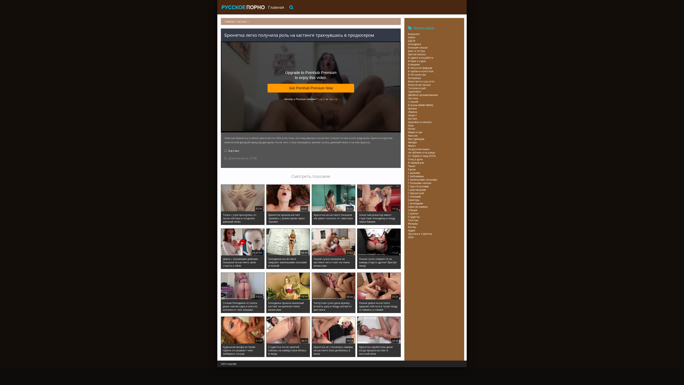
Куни (411, 125)
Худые (411, 230)
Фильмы (413, 223)
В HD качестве (417, 74)
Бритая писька (417, 54)
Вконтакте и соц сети (421, 81)
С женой (413, 101)
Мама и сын (415, 132)
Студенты (414, 217)
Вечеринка (414, 78)
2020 (411, 237)
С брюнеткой (416, 193)
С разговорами (417, 189)
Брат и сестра (416, 51)
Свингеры (413, 200)
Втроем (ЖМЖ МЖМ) (420, 105)
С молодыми (415, 203)
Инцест (412, 115)
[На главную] (243, 7)
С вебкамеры (416, 176)
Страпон (413, 213)
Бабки (411, 37)
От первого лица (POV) (422, 156)
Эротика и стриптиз (420, 233)
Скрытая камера (418, 206)
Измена (412, 112)
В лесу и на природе (420, 68)
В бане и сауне (417, 61)
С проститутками (418, 186)
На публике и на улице (421, 152)
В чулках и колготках (421, 71)
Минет (412, 145)
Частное (413, 98)
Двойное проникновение (423, 95)
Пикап (411, 166)
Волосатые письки (419, 84)
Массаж (413, 135)
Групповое (414, 91)
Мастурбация (416, 139)
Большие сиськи (418, 47)
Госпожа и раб (417, 88)
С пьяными (414, 196)
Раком (412, 169)
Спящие (412, 210)
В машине (414, 64)
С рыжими (414, 172)
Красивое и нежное (420, 122)
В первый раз (416, 162)
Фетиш (412, 227)
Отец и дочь (415, 159)
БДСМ (411, 40)
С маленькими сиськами (422, 179)
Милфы (412, 142)
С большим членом (419, 183)
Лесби (411, 128)
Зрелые (412, 108)
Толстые (413, 220)
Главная (276, 7)
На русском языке (418, 149)
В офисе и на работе (420, 57)
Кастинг (233, 151)
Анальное (414, 34)
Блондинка (414, 44)
